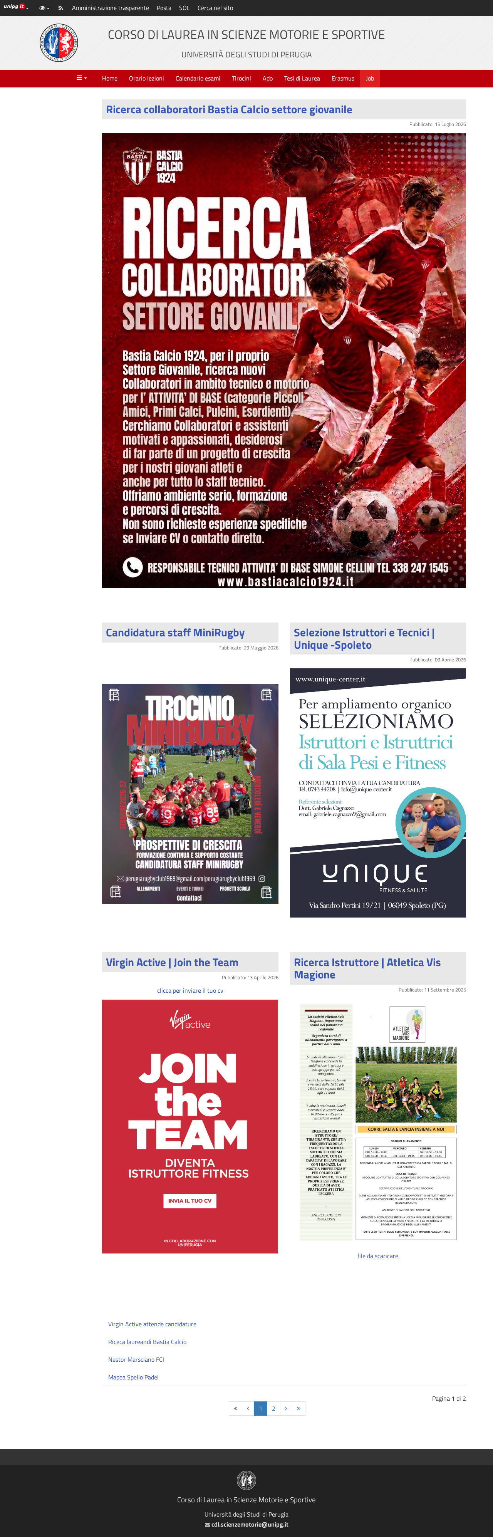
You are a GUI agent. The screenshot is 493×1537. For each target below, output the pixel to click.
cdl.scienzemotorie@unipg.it (249, 1524)
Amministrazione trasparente (110, 7)
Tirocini (241, 78)
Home (109, 78)
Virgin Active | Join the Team (172, 961)
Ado (268, 78)
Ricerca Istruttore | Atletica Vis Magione (367, 968)
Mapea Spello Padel (133, 1377)
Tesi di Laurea (302, 78)
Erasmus (343, 78)
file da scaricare (377, 1255)
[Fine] (298, 1408)
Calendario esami (198, 78)
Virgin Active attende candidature (152, 1324)
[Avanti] (286, 1408)
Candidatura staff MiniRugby (175, 632)
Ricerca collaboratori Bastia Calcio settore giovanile (229, 109)
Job (370, 78)
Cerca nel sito (215, 7)
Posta (164, 7)
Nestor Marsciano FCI (136, 1359)
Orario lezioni (146, 78)
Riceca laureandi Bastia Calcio (147, 1341)
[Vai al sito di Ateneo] (59, 42)
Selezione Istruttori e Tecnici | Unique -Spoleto (364, 638)
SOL (184, 7)
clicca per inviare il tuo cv (190, 990)
